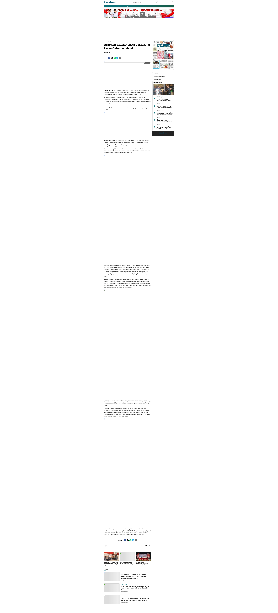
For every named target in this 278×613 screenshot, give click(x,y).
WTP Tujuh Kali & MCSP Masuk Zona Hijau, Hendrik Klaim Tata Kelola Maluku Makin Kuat (135, 588)
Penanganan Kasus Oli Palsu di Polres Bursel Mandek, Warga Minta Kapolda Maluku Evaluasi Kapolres (133, 576)
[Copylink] (120, 58)
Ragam (111, 41)
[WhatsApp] (115, 58)
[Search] (156, 2)
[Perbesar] (127, 86)
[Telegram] (117, 58)
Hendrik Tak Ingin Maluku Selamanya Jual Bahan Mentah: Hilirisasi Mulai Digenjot (135, 599)
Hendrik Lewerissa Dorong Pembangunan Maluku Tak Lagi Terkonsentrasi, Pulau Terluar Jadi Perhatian (111, 564)
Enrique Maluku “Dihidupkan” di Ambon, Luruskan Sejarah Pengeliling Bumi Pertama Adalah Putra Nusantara (143, 565)
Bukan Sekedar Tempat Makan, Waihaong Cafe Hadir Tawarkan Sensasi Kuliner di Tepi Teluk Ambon (127, 564)
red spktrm (107, 52)
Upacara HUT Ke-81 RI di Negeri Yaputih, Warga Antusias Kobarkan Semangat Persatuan (164, 121)
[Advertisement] (139, 29)
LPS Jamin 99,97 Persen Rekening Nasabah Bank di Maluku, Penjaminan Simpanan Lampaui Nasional (165, 107)
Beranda (106, 41)
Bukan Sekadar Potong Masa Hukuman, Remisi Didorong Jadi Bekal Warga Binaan (164, 127)
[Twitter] (112, 58)
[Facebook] (109, 58)
